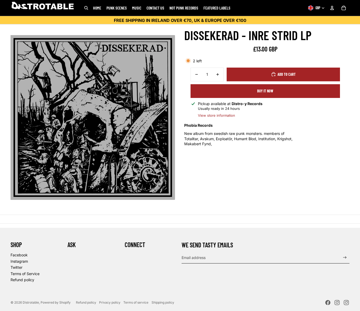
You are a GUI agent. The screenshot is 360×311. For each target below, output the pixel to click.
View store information (216, 115)
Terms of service (135, 302)
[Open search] (86, 8)
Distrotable (31, 302)
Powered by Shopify (56, 302)
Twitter (16, 267)
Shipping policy (163, 302)
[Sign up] (344, 257)
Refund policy (22, 279)
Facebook (19, 255)
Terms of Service (25, 273)
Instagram (19, 261)
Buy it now (265, 91)
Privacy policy (109, 302)
